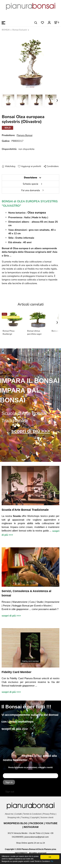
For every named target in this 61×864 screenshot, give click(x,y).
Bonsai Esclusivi (19, 29)
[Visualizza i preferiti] (42, 23)
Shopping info (13, 817)
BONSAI (6, 29)
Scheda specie (30, 183)
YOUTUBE (51, 823)
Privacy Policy (49, 814)
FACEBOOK (36, 823)
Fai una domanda (30, 190)
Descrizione (30, 177)
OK (50, 857)
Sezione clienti (47, 817)
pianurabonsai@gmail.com (37, 837)
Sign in (9, 782)
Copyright (34, 817)
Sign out (9, 791)
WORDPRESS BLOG (15, 823)
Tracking (25, 817)
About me (9, 814)
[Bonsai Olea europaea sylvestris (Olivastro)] (30, 61)
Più (52, 861)
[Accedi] (49, 22)
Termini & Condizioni (32, 814)
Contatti (18, 814)
